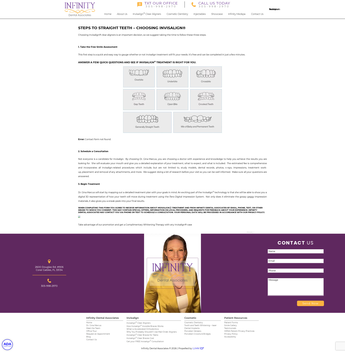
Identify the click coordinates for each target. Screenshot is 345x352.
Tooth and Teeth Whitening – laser (200, 325)
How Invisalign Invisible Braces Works (145, 326)
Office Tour (91, 331)
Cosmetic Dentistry (177, 14)
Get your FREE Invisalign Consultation (145, 341)
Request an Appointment (98, 334)
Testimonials (230, 328)
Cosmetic (190, 317)
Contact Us (257, 14)
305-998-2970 (161, 4)
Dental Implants (192, 328)
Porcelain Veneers (192, 331)
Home (107, 14)
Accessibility (230, 337)
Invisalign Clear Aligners (147, 14)
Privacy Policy (231, 334)
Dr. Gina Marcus (93, 325)
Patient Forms (231, 322)
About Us (122, 14)
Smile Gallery (230, 325)
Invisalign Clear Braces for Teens (142, 335)
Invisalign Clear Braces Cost (140, 338)
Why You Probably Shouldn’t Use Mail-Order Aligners (152, 332)
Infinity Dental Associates (102, 317)
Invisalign (133, 317)
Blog (88, 337)
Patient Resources (235, 317)
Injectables (200, 14)
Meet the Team (93, 328)
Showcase (217, 14)
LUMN (196, 348)
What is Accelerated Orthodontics (143, 329)
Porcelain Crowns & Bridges (197, 334)
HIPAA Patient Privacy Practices (239, 331)
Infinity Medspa (237, 14)
